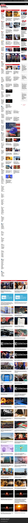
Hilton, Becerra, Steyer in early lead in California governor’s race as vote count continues (21, 372)
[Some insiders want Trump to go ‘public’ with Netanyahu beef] (7, 388)
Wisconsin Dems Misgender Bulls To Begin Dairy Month (2, 196)
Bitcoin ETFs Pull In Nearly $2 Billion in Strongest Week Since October (2, 49)
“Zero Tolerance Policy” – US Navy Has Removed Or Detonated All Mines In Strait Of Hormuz (9, 43)
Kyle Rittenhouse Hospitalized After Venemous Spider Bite (24, 24)
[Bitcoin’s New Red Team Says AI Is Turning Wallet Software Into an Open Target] (21, 401)
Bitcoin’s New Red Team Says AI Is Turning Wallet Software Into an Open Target (20, 407)
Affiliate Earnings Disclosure (5, 519)
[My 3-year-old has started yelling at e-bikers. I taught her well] (21, 354)
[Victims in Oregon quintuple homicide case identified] (16, 25)
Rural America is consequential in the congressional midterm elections (2, 116)
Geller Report (7, 116)
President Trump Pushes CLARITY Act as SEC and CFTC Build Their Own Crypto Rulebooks (7, 419)
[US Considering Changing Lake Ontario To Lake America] (9, 91)
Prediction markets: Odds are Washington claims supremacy (19, 326)
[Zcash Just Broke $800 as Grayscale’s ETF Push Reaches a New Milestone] (21, 482)
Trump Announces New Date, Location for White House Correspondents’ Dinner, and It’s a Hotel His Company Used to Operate (2, 136)
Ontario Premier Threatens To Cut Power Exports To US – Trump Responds (16, 162)
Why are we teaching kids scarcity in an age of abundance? (7, 442)
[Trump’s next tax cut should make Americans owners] (16, 149)
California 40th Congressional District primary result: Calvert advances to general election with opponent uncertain (21, 394)
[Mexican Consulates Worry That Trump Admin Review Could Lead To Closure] (21, 297)
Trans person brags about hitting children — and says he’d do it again (9, 154)
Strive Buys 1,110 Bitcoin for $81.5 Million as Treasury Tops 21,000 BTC (2, 42)
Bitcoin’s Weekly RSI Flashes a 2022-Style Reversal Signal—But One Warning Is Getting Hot (9, 85)
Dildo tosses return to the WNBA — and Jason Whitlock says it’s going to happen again (16, 172)
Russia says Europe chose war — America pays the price (20, 315)
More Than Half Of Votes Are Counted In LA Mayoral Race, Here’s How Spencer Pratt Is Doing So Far (24, 86)
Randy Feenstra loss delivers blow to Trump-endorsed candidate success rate (2, 94)
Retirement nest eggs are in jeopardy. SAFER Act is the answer (2, 240)
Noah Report (7, 40)
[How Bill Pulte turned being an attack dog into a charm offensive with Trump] (7, 354)
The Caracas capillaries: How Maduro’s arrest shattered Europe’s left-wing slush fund (7, 327)
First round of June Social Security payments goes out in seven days (20, 338)
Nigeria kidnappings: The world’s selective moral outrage (20, 383)
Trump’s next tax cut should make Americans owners (16, 154)
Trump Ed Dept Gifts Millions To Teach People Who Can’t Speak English (2, 202)
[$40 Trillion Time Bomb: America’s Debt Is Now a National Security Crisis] (7, 507)
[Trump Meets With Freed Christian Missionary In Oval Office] (7, 471)
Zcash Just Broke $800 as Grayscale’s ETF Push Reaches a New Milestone (21, 488)
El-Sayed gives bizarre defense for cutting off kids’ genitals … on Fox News (16, 72)
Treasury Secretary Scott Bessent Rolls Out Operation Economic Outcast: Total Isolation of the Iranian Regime (16, 119)
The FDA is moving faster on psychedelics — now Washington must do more (2, 80)
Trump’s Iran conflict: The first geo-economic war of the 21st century (6, 371)
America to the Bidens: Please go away (7, 348)
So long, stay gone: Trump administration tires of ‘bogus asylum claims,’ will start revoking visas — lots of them (9, 31)
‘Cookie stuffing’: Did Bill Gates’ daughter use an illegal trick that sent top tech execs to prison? (20, 454)
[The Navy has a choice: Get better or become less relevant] (21, 471)
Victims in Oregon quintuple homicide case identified (16, 30)
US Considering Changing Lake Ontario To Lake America (8, 95)
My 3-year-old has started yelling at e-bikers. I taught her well (21, 360)
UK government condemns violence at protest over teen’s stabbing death (2, 171)
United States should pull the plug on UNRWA (6, 383)
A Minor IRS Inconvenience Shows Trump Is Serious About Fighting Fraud (2, 145)
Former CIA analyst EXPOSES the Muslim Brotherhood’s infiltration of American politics (20, 442)
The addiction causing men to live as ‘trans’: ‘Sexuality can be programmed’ (2, 71)
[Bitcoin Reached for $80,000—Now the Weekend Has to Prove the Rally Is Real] (7, 482)
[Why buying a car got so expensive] (7, 332)
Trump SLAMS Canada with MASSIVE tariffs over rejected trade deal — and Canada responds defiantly (2, 35)
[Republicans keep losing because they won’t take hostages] (9, 140)
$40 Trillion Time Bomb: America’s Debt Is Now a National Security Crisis (7, 513)
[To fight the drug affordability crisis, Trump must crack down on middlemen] (7, 310)
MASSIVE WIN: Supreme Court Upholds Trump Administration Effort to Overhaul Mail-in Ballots (9, 106)
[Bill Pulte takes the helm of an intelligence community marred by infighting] (7, 285)
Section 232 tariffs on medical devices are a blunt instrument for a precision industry (2, 128)
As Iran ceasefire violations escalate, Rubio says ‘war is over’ (2, 152)
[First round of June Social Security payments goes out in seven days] (21, 332)
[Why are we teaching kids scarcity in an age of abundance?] (7, 436)
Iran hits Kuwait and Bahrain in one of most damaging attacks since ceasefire (2, 101)
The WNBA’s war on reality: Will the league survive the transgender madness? (9, 72)
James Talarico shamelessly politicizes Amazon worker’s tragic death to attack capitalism (2, 56)
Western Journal (3, 301)
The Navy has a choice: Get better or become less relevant (20, 477)
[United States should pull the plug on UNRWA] (7, 377)
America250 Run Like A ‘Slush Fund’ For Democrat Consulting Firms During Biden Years (2, 189)
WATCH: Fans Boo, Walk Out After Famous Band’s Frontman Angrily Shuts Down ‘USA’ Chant (24, 96)
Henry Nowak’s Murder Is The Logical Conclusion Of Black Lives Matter (2, 158)
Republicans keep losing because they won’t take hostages (9, 144)
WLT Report (24, 83)
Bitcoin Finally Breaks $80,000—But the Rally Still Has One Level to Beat (9, 162)
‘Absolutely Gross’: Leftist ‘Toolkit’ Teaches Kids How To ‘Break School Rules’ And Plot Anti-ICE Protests (2, 211)
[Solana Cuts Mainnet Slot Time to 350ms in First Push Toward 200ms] (7, 401)
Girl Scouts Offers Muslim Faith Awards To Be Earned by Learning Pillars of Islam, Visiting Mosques (16, 79)
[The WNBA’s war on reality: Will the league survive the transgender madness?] (9, 68)
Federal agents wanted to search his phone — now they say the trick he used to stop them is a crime (16, 43)
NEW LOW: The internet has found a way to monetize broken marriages (16, 112)
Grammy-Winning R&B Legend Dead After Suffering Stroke (24, 77)
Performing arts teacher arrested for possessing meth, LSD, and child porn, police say (16, 145)
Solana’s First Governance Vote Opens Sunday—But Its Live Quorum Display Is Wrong (7, 454)
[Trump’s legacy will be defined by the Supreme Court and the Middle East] (21, 343)
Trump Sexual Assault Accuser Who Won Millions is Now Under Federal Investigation (2, 226)
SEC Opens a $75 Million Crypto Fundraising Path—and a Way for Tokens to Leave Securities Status (7, 466)
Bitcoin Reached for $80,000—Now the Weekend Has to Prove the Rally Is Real (7, 488)
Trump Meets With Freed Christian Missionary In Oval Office (6, 477)
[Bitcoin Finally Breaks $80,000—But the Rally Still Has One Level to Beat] (9, 158)
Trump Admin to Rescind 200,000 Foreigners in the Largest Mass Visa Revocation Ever (16, 85)
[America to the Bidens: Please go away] (7, 343)
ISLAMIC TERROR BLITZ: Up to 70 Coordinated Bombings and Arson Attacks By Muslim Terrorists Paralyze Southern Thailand (9, 79)
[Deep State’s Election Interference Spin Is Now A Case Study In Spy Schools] (7, 494)
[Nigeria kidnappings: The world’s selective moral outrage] (21, 377)
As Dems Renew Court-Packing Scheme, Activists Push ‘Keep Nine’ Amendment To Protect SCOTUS (2, 180)
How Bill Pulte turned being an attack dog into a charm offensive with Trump (7, 360)
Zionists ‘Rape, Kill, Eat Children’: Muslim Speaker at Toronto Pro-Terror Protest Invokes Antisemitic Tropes (9, 113)
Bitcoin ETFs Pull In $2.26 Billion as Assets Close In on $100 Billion (16, 19)
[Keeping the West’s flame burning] (21, 507)
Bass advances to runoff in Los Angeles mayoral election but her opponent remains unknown (2, 254)
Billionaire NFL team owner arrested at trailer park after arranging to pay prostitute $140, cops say (9, 182)
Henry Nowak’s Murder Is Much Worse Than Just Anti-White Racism (2, 165)
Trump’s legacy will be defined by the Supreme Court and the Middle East (20, 349)
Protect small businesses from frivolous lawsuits (2, 122)
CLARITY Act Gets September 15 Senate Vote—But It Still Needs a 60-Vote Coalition (7, 430)
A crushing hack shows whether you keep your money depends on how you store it (21, 430)
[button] (25, 4)
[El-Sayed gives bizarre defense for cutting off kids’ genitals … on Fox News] (16, 68)
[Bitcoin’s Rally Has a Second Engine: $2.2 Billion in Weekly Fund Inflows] (21, 413)
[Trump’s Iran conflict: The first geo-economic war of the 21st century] (7, 366)
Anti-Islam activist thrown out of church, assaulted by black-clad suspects (2, 64)
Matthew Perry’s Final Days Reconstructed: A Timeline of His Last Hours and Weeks (2, 109)
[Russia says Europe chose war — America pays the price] (21, 310)
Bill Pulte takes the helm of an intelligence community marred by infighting (2, 246)
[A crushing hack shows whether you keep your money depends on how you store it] (21, 424)
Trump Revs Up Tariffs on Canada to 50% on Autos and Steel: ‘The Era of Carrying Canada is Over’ (9, 118)
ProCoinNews (7, 17)
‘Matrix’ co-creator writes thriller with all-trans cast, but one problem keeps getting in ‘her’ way (20, 466)
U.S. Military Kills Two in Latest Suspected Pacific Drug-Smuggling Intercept (2, 87)
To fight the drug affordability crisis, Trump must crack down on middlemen (7, 315)
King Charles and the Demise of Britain (24, 52)
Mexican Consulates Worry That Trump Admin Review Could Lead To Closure (2, 274)
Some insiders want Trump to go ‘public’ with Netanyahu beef (7, 394)
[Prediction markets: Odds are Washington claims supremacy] (21, 321)
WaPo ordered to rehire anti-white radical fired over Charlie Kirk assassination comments (2, 16)
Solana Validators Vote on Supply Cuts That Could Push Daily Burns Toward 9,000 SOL (9, 19)
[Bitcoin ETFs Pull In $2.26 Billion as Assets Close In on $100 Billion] (16, 14)
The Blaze (15, 40)
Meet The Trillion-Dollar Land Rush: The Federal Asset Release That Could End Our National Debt (24, 68)
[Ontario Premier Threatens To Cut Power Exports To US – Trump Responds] (16, 158)
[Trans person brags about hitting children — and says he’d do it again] (9, 149)
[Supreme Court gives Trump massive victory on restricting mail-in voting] (9, 167)
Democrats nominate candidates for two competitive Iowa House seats (2, 219)
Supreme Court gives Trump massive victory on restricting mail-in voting (9, 171)
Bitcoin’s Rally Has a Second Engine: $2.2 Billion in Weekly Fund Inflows (20, 418)
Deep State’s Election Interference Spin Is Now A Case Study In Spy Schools (7, 499)
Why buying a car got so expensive (6, 337)
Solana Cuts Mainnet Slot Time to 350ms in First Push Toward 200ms (6, 406)
